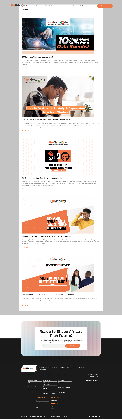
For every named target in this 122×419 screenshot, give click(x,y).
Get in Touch (83, 6)
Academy (59, 6)
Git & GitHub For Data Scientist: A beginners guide (42, 178)
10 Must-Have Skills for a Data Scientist (37, 57)
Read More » (25, 68)
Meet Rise (38, 6)
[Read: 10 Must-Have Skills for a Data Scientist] (58, 36)
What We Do (49, 6)
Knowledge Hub (71, 6)
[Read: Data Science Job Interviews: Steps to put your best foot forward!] (58, 273)
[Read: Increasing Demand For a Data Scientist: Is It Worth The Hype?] (58, 215)
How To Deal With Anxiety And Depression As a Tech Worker (46, 120)
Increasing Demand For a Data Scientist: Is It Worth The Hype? (46, 236)
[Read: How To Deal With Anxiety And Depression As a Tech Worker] (58, 96)
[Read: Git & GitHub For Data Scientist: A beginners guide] (58, 157)
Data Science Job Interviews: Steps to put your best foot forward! (48, 295)
